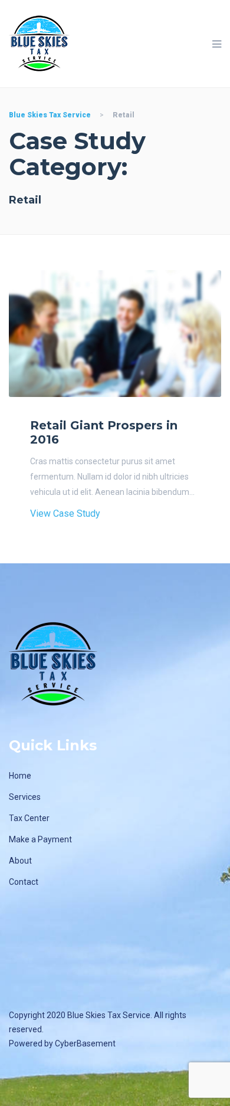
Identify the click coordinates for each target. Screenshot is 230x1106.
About (20, 860)
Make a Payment (40, 839)
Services (25, 797)
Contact (23, 882)
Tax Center (29, 818)
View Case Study (65, 513)
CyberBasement (85, 1043)
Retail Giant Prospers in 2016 (104, 432)
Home (20, 775)
